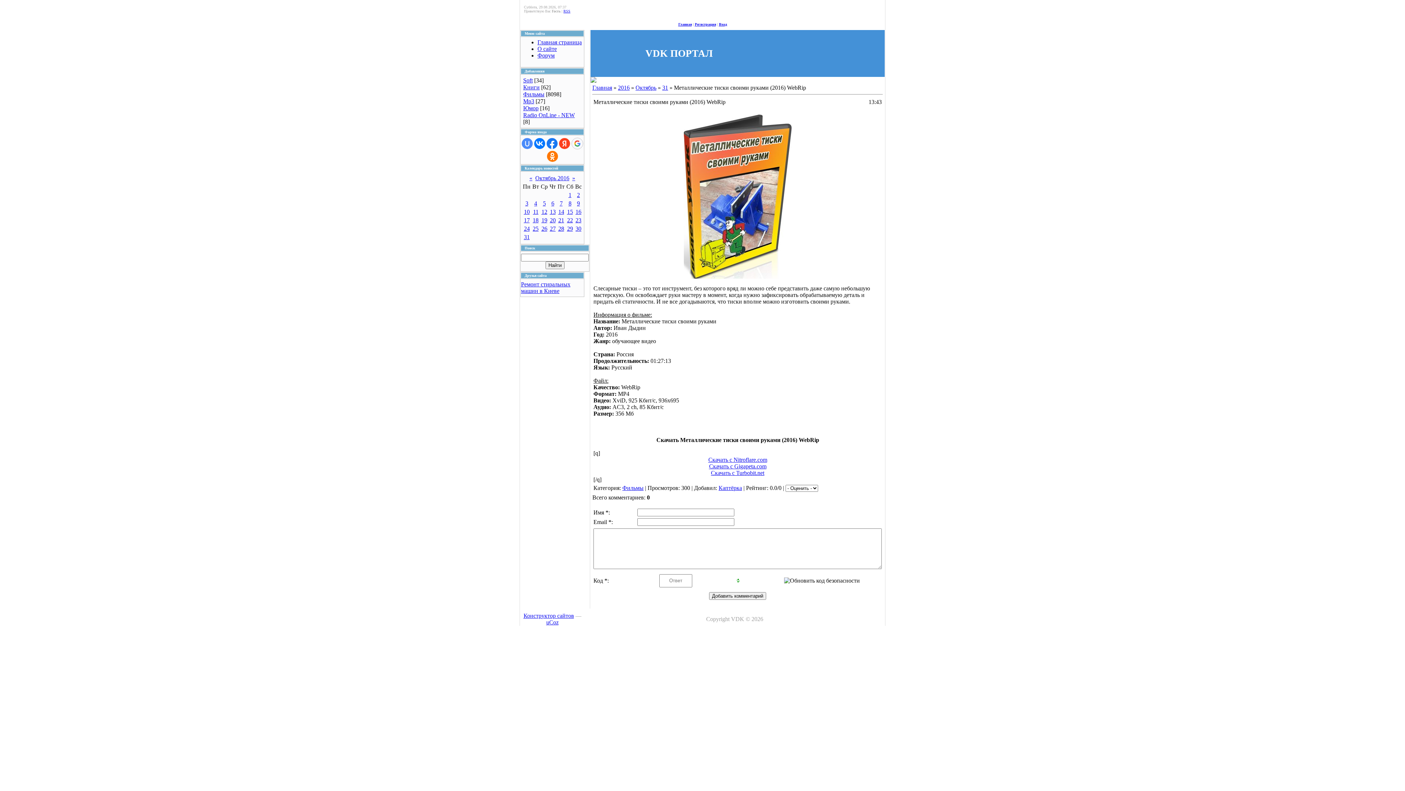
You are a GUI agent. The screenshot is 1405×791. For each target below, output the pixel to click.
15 (570, 212)
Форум (546, 55)
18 (536, 220)
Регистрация (705, 24)
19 (544, 220)
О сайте (547, 49)
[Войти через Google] (577, 143)
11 (536, 212)
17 (527, 220)
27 (553, 229)
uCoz (552, 622)
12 (544, 212)
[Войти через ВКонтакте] (539, 143)
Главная (685, 24)
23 (578, 220)
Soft (528, 80)
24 (527, 229)
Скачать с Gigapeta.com (738, 466)
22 (570, 220)
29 (570, 229)
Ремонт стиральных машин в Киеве (545, 287)
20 (553, 220)
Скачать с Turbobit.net (737, 473)
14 (561, 212)
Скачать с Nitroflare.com (737, 460)
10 (527, 212)
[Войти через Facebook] (552, 143)
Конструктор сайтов (549, 616)
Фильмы (533, 94)
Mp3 (528, 101)
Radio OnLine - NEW (549, 115)
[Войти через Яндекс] (564, 143)
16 (578, 212)
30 (578, 229)
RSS (566, 11)
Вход (723, 24)
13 (553, 212)
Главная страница (559, 42)
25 (536, 229)
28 (561, 229)
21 (561, 220)
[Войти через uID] (527, 143)
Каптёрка (730, 488)
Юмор (531, 108)
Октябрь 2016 (552, 178)
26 (544, 229)
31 (527, 237)
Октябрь (646, 88)
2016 (624, 88)
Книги (531, 87)
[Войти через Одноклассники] (552, 156)
